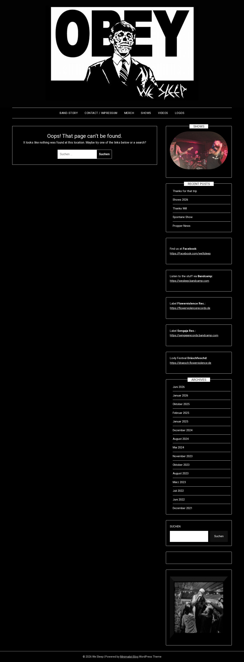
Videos (163, 113)
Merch (129, 113)
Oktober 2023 (181, 465)
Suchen (175, 526)
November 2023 (183, 456)
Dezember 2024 (182, 430)
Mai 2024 (178, 447)
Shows (146, 113)
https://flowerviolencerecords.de (190, 308)
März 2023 (179, 482)
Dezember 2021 (182, 508)
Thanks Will (180, 208)
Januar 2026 (180, 395)
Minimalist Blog (129, 656)
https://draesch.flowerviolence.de (190, 363)
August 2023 (181, 473)
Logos (180, 113)
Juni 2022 (179, 499)
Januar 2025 (180, 421)
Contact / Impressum (101, 113)
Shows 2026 (180, 199)
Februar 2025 (181, 413)
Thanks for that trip (185, 191)
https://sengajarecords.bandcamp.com (194, 335)
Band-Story (69, 113)
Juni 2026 (179, 387)
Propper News (181, 226)
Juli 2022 (178, 490)
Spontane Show (183, 217)
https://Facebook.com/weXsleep (190, 253)
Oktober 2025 (181, 404)
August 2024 (181, 439)
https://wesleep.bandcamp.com (189, 281)
